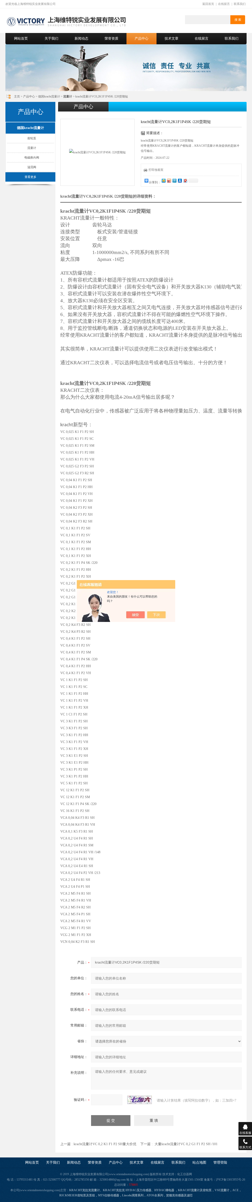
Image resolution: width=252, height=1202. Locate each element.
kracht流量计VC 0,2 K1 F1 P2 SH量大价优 (105, 1144)
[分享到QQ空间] (163, 180)
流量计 (31, 148)
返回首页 (208, 4)
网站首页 (21, 38)
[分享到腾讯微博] (174, 180)
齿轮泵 (31, 138)
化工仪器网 (184, 1174)
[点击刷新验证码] (139, 1100)
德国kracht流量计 (49, 96)
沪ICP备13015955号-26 (230, 1179)
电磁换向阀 (31, 157)
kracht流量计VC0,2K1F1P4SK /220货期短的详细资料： (108, 196)
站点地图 (199, 1162)
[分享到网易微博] (185, 180)
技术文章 (171, 38)
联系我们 (240, 4)
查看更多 (30, 177)
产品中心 (141, 38)
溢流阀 (31, 167)
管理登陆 (220, 1162)
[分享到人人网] (179, 180)
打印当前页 (156, 170)
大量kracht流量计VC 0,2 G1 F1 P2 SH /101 (186, 1144)
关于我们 (51, 38)
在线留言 (224, 4)
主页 (17, 96)
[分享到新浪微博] (169, 180)
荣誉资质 (111, 38)
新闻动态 (81, 38)
